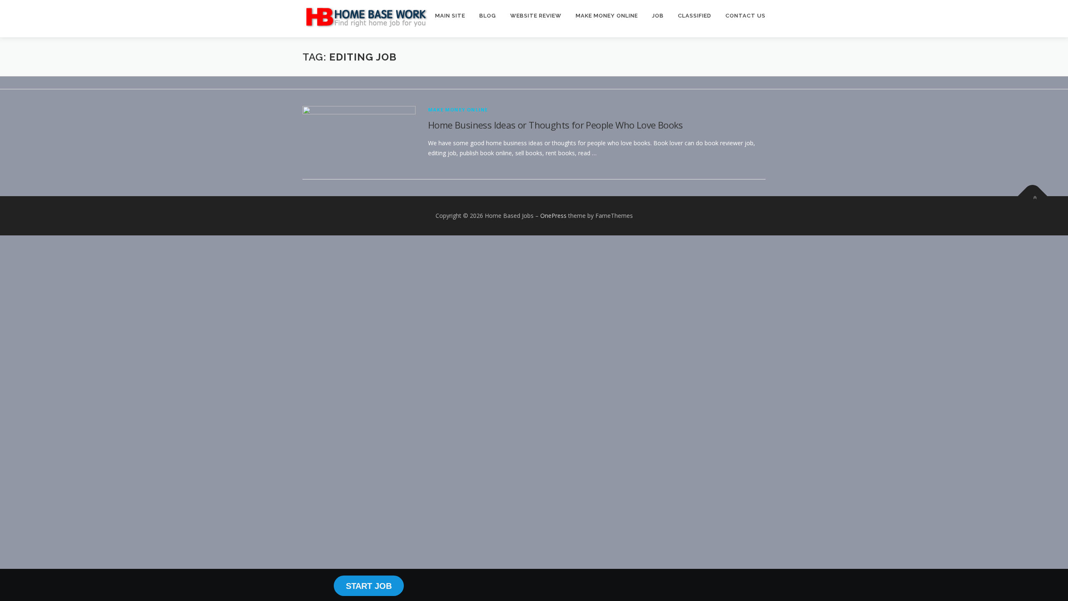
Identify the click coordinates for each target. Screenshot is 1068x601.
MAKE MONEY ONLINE (607, 16)
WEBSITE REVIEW (536, 16)
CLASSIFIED (694, 16)
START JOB (369, 586)
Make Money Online (458, 109)
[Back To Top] (1033, 196)
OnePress (553, 216)
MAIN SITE (450, 16)
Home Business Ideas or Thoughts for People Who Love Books (555, 125)
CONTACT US (745, 16)
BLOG (487, 16)
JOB (658, 16)
